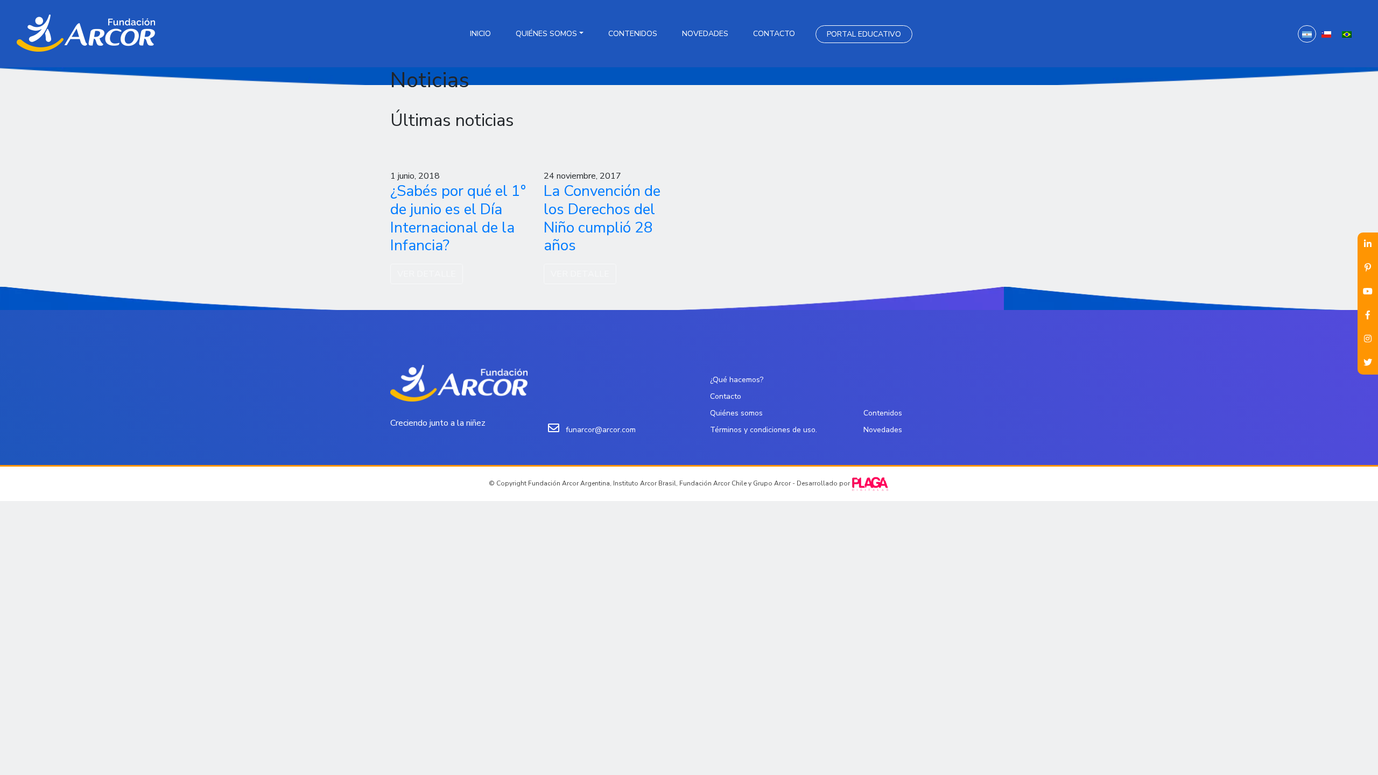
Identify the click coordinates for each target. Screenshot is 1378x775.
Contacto (774, 34)
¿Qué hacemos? (736, 380)
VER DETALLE (426, 274)
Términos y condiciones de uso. (763, 430)
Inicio (480, 34)
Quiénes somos (546, 34)
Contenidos (632, 34)
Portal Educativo (864, 34)
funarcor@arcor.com (601, 430)
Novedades (705, 34)
